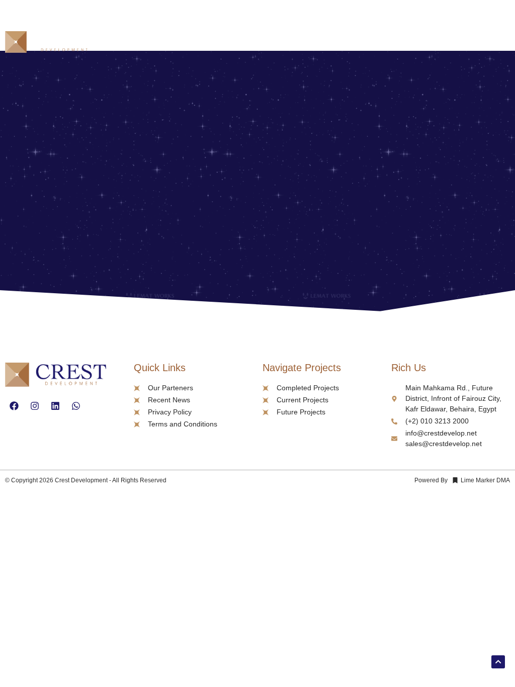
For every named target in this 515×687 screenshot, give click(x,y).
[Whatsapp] (76, 406)
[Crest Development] (50, 43)
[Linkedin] (55, 406)
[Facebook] (14, 406)
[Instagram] (35, 406)
